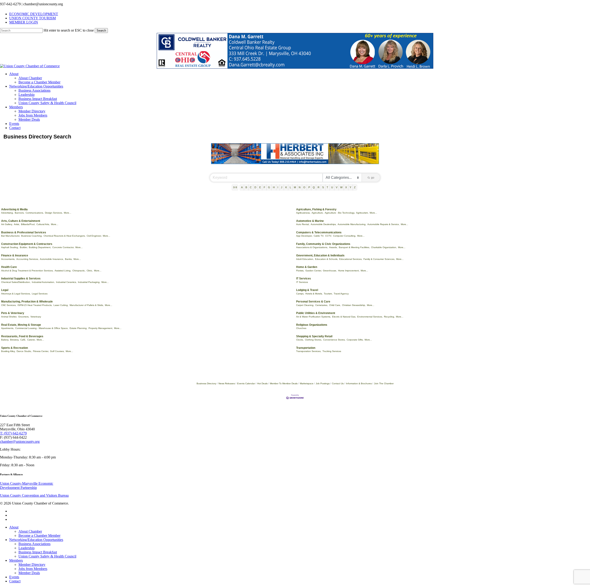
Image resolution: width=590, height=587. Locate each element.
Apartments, (7, 328)
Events (14, 577)
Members (16, 560)
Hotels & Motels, (314, 293)
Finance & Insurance (14, 255)
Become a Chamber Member (39, 535)
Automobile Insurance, (52, 259)
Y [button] (350, 187)
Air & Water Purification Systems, (313, 316)
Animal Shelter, (9, 316)
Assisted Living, (63, 270)
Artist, (17, 224)
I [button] (277, 187)
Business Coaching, (31, 236)
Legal (4, 290)
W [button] (341, 187)
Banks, (68, 259)
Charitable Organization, (384, 247)
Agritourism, (362, 212)
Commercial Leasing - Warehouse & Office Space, (41, 328)
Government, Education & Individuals (320, 255)
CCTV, (328, 236)
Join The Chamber (384, 383)
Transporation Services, (308, 351)
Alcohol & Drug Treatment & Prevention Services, (27, 270)
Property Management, (100, 328)
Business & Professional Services (23, 232)
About (13, 527)
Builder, (24, 247)
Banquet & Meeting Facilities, (354, 247)
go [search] (372, 177)
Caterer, (31, 339)
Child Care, (335, 305)
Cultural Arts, (43, 224)
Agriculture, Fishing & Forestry (316, 209)
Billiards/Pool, (28, 224)
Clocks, (300, 339)
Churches (301, 328)
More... (67, 212)
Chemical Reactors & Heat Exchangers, (65, 236)
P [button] (309, 187)
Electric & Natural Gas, (344, 316)
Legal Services (39, 293)
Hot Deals (262, 383)
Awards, (333, 247)
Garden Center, (313, 270)
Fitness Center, (41, 351)
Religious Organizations (311, 324)
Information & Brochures (359, 383)
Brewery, (14, 339)
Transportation (305, 347)
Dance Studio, (24, 351)
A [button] (242, 187)
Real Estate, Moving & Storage (21, 324)
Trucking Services (331, 351)
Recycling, (389, 316)
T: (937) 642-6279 (13, 433)
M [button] (295, 187)
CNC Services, (8, 305)
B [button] (246, 187)
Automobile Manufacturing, (352, 224)
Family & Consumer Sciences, (379, 259)
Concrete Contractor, (63, 247)
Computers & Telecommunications (319, 232)
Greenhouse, (330, 270)
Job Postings (323, 383)
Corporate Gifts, (355, 339)
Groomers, (23, 316)
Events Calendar (246, 383)
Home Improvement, (349, 270)
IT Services (303, 278)
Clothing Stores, (313, 339)
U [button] (332, 187)
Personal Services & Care (313, 301)
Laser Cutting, (60, 305)
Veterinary (35, 316)
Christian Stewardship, (354, 305)
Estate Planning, (78, 328)
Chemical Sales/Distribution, (16, 282)
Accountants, (8, 259)
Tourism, (328, 293)
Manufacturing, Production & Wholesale (27, 301)
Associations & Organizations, (312, 247)
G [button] (269, 187)
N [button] (300, 187)
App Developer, (304, 236)
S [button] (323, 187)
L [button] (290, 187)
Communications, (35, 212)
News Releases (226, 383)
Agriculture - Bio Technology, (340, 212)
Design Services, (54, 212)
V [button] (336, 187)
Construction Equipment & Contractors (26, 244)
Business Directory (206, 383)
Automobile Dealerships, (323, 224)
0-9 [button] (235, 187)
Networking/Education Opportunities (36, 540)
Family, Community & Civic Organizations (323, 244)
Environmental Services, (370, 316)
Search (101, 30)
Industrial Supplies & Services (21, 278)
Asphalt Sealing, (10, 247)
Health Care (9, 267)
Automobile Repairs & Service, (383, 224)
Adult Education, (305, 259)
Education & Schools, (326, 259)
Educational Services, (350, 259)
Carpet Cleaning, (305, 305)
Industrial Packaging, (89, 282)
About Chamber (30, 531)
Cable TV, (319, 236)
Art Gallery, (7, 224)
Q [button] (314, 187)
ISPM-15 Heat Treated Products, (35, 305)
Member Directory (31, 564)
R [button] (318, 187)
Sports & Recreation (14, 347)
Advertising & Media (14, 209)
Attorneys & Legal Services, (16, 293)
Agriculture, (318, 212)
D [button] (255, 187)
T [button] (327, 187)
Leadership (26, 548)
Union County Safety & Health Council (47, 556)
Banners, (19, 212)
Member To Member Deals (284, 383)
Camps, (300, 293)
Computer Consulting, (344, 236)
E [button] (260, 187)
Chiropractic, (79, 270)
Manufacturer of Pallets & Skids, (87, 305)
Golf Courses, (57, 351)
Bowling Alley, (8, 351)
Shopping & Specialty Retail (314, 336)
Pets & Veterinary (12, 313)
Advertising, (7, 212)
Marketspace (306, 383)
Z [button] (355, 187)
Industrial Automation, (43, 282)
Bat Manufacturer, (10, 236)
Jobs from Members (32, 569)
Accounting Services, (27, 259)
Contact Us (338, 383)
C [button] (251, 187)
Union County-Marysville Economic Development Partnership (26, 485)
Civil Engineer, (94, 236)
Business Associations (34, 544)
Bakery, (5, 339)
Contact (15, 581)
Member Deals (29, 573)
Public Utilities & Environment (315, 313)
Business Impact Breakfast (37, 552)
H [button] (274, 187)
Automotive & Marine (310, 221)
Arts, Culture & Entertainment (20, 221)
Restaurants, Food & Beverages (22, 336)
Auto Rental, (303, 224)
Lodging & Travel (307, 290)
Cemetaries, (321, 305)
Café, (23, 339)
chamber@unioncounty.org (20, 441)
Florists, (300, 270)
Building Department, (40, 247)
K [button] (286, 187)
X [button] (346, 187)
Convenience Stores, (334, 339)
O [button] (304, 187)
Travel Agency (341, 293)
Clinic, (90, 270)
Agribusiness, (303, 212)
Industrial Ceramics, (66, 282)
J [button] (281, 187)
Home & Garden (306, 267)
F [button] (264, 187)
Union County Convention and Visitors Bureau (34, 495)
